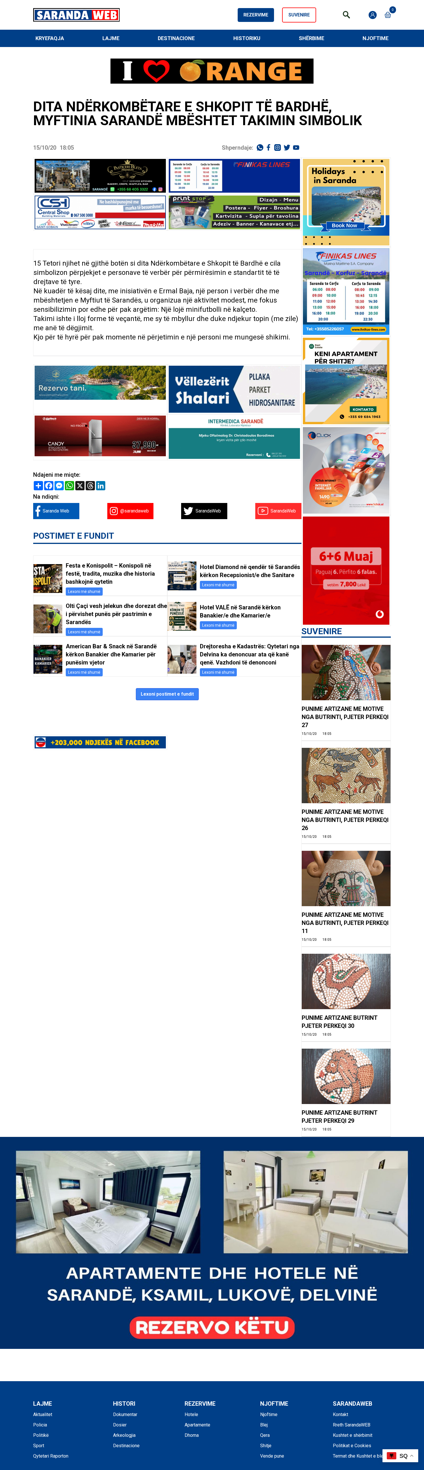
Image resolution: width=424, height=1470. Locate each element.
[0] (388, 15)
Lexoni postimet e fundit (167, 694)
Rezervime (255, 15)
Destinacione (176, 38)
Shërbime (311, 38)
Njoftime (376, 38)
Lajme (110, 38)
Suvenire (299, 15)
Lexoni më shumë (84, 591)
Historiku (246, 38)
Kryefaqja (49, 38)
